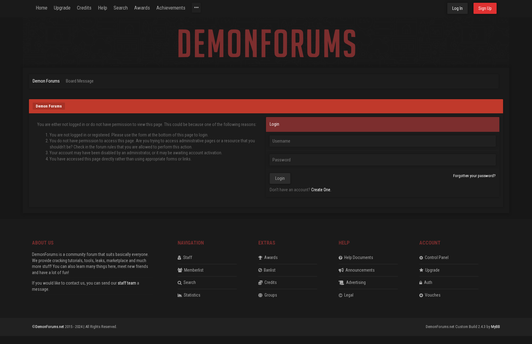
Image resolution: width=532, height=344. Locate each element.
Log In (457, 8)
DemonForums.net (50, 326)
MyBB (495, 326)
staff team (127, 283)
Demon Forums (46, 81)
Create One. (321, 189)
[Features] (196, 7)
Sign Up (485, 8)
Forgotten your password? (474, 175)
